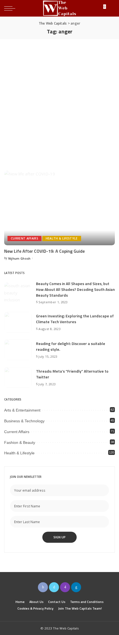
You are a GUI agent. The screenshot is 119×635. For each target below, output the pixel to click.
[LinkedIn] (76, 587)
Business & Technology (24, 421)
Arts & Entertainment (22, 410)
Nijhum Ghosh (19, 258)
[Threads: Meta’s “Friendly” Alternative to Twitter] (18, 377)
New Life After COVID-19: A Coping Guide (44, 251)
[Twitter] (54, 587)
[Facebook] (43, 587)
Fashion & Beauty (19, 442)
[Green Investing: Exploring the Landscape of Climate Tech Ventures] (18, 322)
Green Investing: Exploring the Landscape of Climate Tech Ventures (75, 319)
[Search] (110, 8)
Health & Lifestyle (62, 238)
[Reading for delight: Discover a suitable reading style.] (18, 349)
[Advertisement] (59, 101)
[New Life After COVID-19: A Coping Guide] (59, 207)
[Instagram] (65, 587)
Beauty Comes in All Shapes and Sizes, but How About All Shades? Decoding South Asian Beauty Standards (75, 289)
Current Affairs (24, 238)
